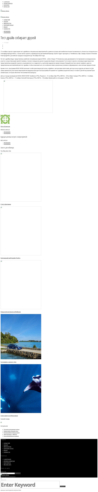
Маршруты (7, 23)
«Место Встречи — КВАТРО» (10, 434)
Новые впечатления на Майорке (11, 312)
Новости (7, 28)
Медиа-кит (7, 6)
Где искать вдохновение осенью (11, 429)
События (7, 19)
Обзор (6, 21)
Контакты (6, 5)
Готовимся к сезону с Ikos (8, 362)
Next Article (4, 140)
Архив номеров (8, 3)
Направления (7, 32)
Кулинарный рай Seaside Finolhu (10, 258)
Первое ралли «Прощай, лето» (11, 431)
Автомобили (7, 31)
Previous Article (5, 129)
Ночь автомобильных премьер (11, 436)
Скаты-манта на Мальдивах (9, 416)
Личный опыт (9, 25)
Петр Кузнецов (5, 126)
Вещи (6, 27)
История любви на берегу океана (12, 432)
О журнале (7, 1)
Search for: (3, 471)
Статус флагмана (6, 204)
